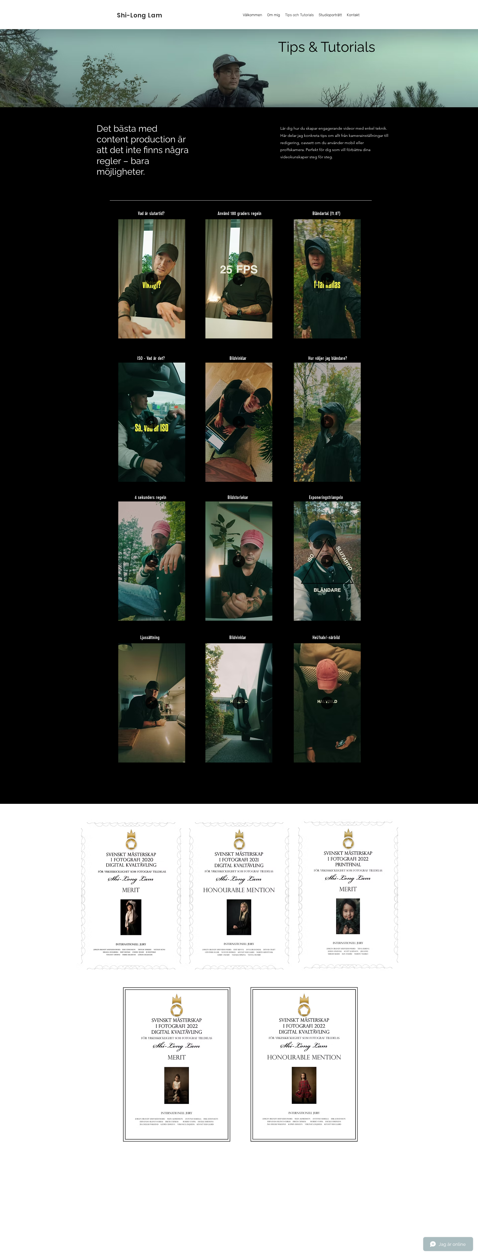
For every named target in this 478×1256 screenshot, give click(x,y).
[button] (179, 333)
